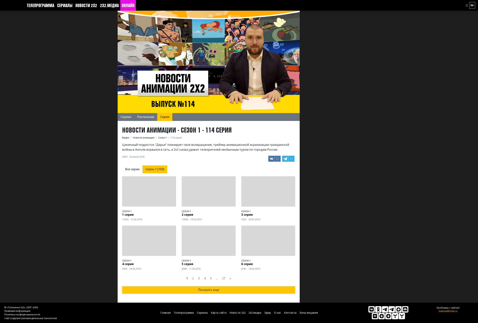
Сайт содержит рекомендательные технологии (30, 318)
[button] (467, 5)
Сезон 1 (127, 211)
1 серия (128, 214)
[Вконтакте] (371, 309)
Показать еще (208, 290)
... (217, 278)
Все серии (132, 169)
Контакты (290, 312)
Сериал (126, 117)
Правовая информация (17, 311)
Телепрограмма (40, 5)
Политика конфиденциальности (22, 314)
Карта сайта (218, 312)
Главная (165, 312)
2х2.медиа (109, 5)
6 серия (247, 263)
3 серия (247, 214)
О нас (277, 312)
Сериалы (64, 5)
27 (223, 278)
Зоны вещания (308, 312)
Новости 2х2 (86, 5)
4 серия (128, 263)
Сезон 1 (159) (154, 169)
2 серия (187, 214)
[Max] (398, 309)
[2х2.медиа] (388, 316)
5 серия (187, 263)
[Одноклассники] (378, 309)
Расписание (145, 117)
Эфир (267, 312)
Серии (164, 117)
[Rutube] (375, 316)
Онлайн (128, 5)
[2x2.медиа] (392, 309)
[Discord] (405, 309)
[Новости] (402, 316)
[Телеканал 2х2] (385, 309)
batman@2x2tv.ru (448, 311)
